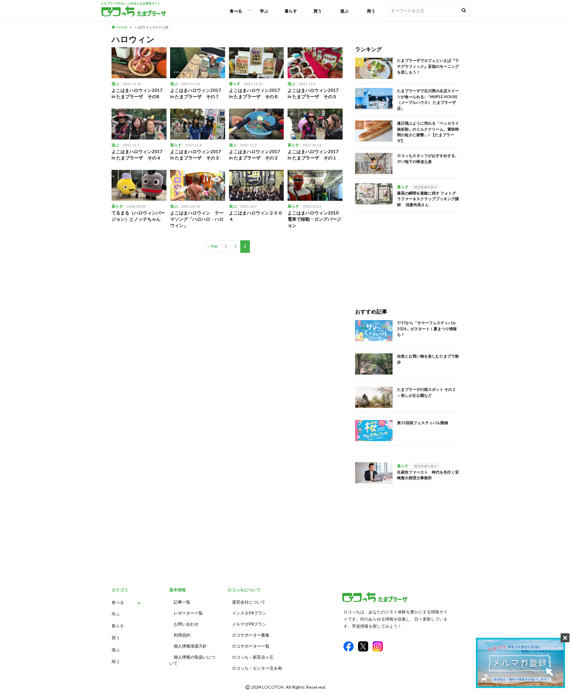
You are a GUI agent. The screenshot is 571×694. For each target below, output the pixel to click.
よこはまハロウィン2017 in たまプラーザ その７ (195, 93)
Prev (214, 246)
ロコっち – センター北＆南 (257, 667)
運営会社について (248, 601)
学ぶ (264, 10)
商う (371, 10)
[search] (464, 10)
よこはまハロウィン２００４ (256, 216)
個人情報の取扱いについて (192, 660)
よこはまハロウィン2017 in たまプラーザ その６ (254, 93)
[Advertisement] (407, 254)
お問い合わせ (186, 623)
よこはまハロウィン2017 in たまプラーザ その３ (195, 154)
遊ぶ (344, 10)
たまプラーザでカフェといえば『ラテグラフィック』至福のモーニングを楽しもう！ (428, 66)
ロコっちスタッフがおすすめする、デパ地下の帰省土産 (428, 158)
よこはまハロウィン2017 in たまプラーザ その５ (313, 93)
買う (317, 10)
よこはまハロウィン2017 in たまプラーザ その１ (313, 154)
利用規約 (182, 634)
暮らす (291, 10)
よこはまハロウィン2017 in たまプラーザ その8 (137, 93)
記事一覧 (182, 601)
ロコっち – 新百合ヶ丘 (253, 656)
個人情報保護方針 (190, 645)
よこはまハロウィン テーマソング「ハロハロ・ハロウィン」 (197, 219)
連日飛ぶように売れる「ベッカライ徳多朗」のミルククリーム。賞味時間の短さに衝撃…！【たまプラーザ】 (428, 132)
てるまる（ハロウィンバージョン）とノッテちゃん (138, 216)
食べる (236, 10)
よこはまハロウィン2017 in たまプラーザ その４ (137, 154)
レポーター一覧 (188, 612)
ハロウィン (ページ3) (151, 27)
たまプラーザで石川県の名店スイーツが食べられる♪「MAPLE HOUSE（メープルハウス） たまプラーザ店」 (428, 99)
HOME (122, 27)
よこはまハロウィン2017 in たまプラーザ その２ (254, 154)
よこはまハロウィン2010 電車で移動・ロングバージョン (315, 219)
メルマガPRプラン (249, 623)
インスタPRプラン (249, 612)
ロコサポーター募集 (250, 634)
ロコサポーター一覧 (250, 645)
